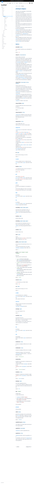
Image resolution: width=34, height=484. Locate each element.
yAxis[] (3, 15)
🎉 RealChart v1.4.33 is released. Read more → (17, 0)
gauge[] (3, 35)
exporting (3, 46)
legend (3, 41)
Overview (2, 5)
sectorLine (5, 25)
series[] (3, 34)
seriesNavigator (4, 43)
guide (16, 182)
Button (3, 48)
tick (16, 326)
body (2, 40)
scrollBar (5, 24)
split (2, 44)
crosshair (5, 18)
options (3, 10)
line (4, 23)
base (2, 12)
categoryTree (6, 17)
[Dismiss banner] (33, 1)
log (3, 31)
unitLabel (5, 29)
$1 (18, 132)
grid (4, 19)
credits (3, 47)
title (4, 28)
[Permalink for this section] (26, 8)
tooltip (3, 42)
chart (3, 9)
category (4, 16)
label (5, 22)
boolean (17, 162)
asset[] (3, 11)
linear (4, 30)
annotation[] (3, 36)
